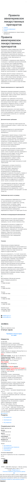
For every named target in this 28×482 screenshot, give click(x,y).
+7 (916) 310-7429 (5, 304)
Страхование (7, 450)
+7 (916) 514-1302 (5, 298)
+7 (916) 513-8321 (5, 283)
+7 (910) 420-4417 (5, 311)
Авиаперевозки (8, 448)
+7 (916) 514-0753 (5, 288)
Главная (6, 27)
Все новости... (4, 413)
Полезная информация (9, 29)
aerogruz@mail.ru (6, 317)
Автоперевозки (8, 445)
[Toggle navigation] (26, 1)
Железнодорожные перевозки (11, 447)
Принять (3, 481)
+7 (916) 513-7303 (5, 293)
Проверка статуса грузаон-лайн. (14, 334)
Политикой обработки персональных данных (12, 479)
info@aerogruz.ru (6, 315)
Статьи (5, 30)
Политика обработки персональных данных (14, 471)
